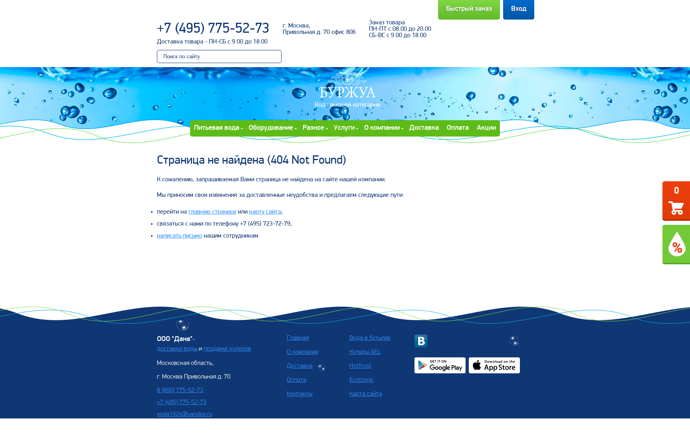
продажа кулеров (227, 349)
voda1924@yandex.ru (184, 414)
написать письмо (179, 236)
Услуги (344, 128)
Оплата (458, 128)
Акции (486, 128)
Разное (313, 128)
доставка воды (177, 349)
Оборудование (271, 128)
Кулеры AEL (365, 352)
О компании (382, 128)
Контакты (299, 394)
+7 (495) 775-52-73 (213, 29)
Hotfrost (360, 366)
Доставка (424, 128)
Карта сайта (365, 394)
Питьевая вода (216, 128)
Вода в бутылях (370, 338)
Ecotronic (361, 380)
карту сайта (265, 212)
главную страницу (212, 212)
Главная (298, 338)
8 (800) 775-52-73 (180, 390)
